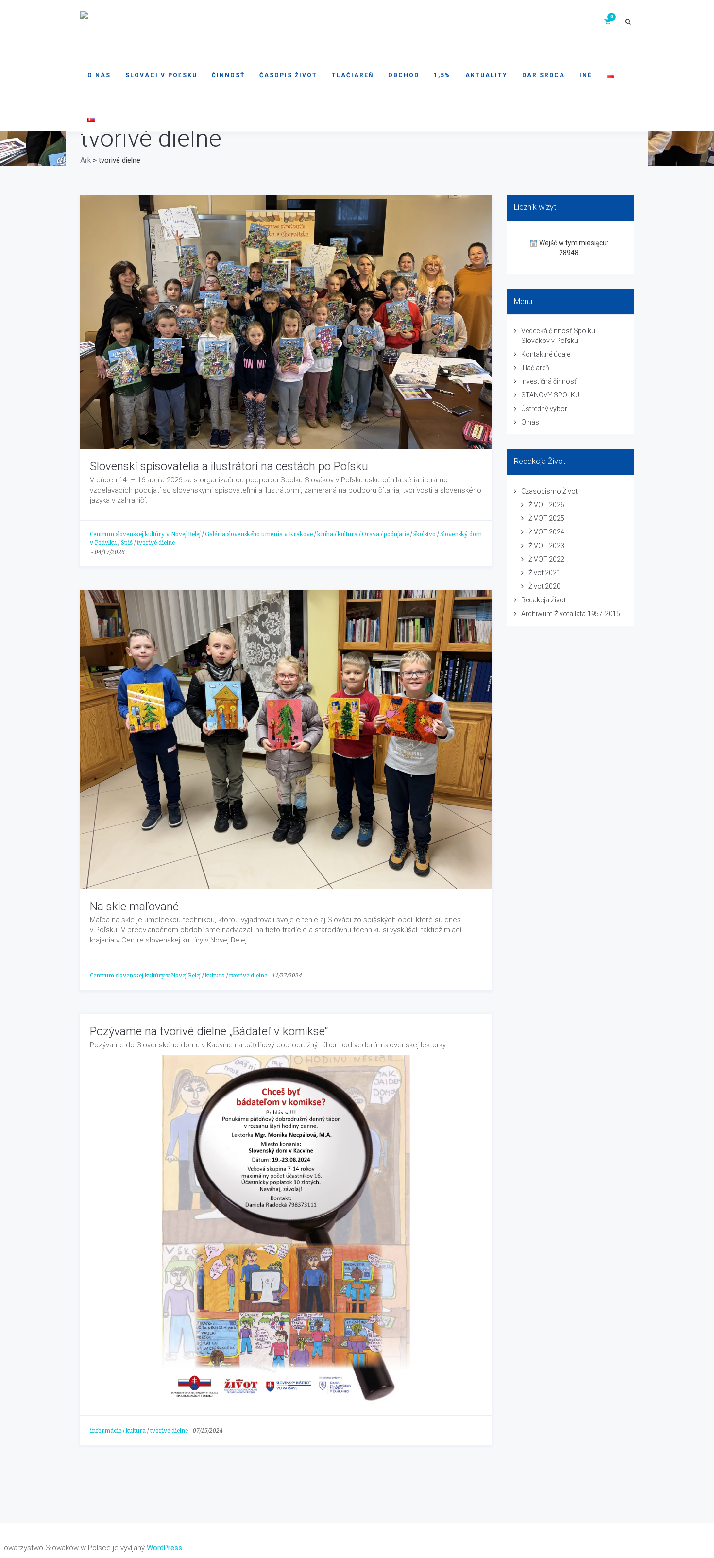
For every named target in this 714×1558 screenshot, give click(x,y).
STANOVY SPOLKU (550, 395)
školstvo (424, 534)
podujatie (396, 534)
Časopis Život (288, 75)
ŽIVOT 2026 (546, 505)
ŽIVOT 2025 (546, 518)
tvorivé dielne (156, 542)
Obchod (403, 75)
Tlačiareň (353, 75)
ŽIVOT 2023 (546, 545)
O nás (99, 75)
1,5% (442, 75)
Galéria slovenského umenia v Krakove (259, 534)
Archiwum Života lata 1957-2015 (570, 613)
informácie (105, 1430)
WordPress (164, 1547)
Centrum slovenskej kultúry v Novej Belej (145, 534)
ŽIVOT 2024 (546, 532)
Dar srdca (543, 75)
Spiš (127, 542)
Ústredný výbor (544, 408)
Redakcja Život (543, 600)
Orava (370, 534)
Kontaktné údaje (545, 354)
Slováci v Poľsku (161, 75)
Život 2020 (544, 586)
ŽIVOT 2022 (546, 559)
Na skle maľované (134, 906)
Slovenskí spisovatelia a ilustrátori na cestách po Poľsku (229, 466)
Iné (585, 75)
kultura (347, 534)
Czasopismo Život (549, 491)
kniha (325, 534)
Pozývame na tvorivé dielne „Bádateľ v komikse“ (209, 1031)
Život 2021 (544, 573)
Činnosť (228, 75)
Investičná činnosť (549, 381)
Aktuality (486, 75)
